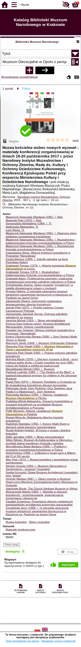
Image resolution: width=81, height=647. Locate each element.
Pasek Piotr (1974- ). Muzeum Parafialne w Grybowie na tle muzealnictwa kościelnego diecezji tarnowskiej (41, 383)
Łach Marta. (15, 230)
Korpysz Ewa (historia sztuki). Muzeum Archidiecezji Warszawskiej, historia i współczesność (38, 325)
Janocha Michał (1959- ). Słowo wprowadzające (35, 320)
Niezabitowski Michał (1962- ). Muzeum (30, 369)
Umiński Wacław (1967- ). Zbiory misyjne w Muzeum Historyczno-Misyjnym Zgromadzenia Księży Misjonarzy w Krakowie (41, 482)
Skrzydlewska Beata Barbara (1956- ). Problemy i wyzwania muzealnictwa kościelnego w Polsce (36, 448)
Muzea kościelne (16, 521)
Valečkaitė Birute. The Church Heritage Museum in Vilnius (41, 488)
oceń (76, 140)
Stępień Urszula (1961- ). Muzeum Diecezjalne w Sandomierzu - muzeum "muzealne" (36, 467)
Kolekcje (32, 76)
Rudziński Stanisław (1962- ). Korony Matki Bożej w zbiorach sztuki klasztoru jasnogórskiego (37, 425)
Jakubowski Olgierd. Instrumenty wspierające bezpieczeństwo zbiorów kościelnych (34, 303)
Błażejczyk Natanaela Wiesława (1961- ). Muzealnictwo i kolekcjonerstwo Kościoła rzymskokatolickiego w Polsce (40, 241)
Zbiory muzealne (39, 521)
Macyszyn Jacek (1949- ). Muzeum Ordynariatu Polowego (42, 343)
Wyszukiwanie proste (14, 76)
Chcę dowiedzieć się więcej (22, 641)
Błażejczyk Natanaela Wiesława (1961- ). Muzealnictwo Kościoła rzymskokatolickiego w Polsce (40, 247)
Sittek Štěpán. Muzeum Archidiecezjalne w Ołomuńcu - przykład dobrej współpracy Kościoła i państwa (40, 441)
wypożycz (68, 564)
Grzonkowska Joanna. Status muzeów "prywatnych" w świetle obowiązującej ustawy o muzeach (39, 286)
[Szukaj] (44, 70)
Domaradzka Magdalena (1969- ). (29, 223)
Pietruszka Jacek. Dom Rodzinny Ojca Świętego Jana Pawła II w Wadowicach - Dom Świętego (39, 390)
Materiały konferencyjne (20, 529)
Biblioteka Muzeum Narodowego (37, 41)
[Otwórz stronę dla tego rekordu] (40, 115)
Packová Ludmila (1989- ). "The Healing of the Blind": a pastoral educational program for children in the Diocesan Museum (41, 375)
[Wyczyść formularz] (69, 77)
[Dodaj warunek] (29, 70)
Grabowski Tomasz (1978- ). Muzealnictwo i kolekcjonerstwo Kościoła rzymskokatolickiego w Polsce (40, 273)
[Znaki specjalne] (77, 77)
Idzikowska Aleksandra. (22, 226)
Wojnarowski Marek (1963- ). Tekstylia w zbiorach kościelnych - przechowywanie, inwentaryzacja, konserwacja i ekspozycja (36, 495)
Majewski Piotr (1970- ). (24, 220)
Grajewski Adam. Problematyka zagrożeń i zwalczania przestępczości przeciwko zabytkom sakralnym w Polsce (40, 280)
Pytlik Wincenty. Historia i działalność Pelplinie (34, 412)
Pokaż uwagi (11, 545)
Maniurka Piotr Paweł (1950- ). (39, 348)
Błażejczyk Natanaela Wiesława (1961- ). (34, 217)
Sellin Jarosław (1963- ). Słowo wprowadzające (35, 436)
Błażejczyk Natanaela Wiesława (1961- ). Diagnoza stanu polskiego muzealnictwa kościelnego (41, 235)
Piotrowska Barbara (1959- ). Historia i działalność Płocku (37, 396)
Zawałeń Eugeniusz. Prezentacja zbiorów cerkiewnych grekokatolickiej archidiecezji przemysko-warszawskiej (39, 503)
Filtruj (26, 88)
